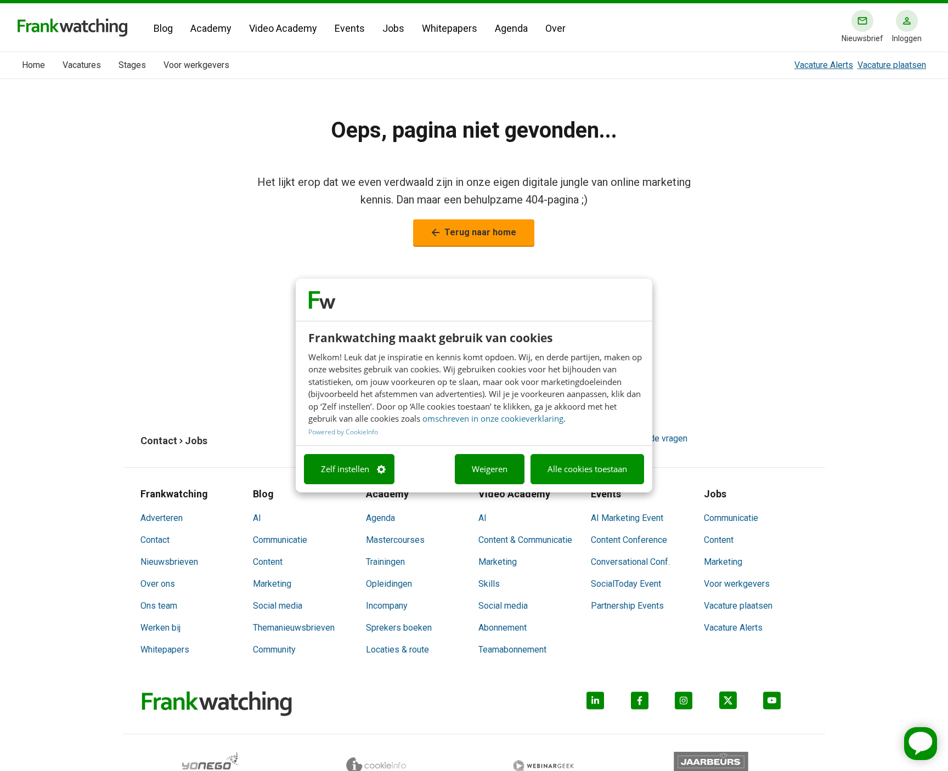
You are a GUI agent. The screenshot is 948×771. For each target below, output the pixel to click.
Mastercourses (395, 540)
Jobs (393, 28)
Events (350, 28)
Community (274, 649)
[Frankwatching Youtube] (785, 703)
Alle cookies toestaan (587, 469)
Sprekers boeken (399, 627)
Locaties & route (397, 649)
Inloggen (907, 38)
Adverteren (161, 518)
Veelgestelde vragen (647, 438)
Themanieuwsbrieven (294, 627)
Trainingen (385, 562)
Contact (155, 540)
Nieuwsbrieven (169, 562)
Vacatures (82, 65)
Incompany (387, 605)
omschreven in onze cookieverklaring (492, 418)
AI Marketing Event (627, 518)
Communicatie (280, 540)
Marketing (272, 584)
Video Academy (283, 28)
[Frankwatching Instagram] (697, 703)
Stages (132, 65)
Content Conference (629, 540)
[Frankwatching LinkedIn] (608, 703)
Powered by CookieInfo (343, 431)
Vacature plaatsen (891, 65)
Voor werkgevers (196, 65)
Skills (489, 584)
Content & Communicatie (525, 540)
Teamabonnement (512, 649)
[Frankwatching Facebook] (653, 703)
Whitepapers (449, 28)
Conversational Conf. (630, 562)
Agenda (511, 28)
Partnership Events (627, 605)
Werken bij (160, 627)
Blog (163, 28)
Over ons (157, 584)
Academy (211, 28)
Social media (277, 605)
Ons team (158, 605)
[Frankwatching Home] (72, 28)
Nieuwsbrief (862, 38)
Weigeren (489, 469)
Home (33, 65)
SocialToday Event (626, 584)
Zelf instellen (345, 469)
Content (268, 562)
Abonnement (502, 627)
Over (555, 28)
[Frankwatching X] (741, 703)
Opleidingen (389, 584)
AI (257, 518)
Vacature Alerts (823, 65)
